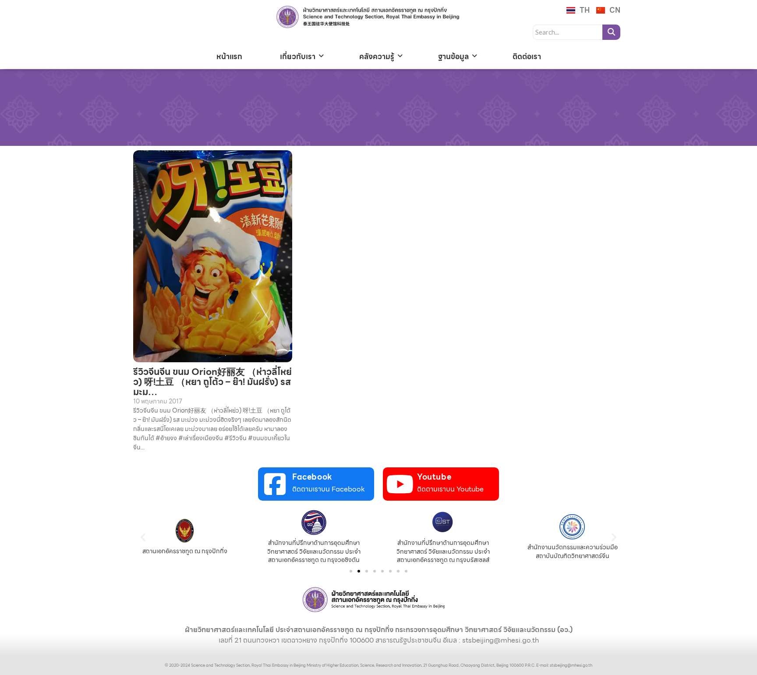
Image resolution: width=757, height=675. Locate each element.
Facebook (312, 476)
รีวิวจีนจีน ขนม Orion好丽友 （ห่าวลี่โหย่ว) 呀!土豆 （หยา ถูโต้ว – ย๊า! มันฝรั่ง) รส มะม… (212, 382)
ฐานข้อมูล (453, 56)
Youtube (434, 476)
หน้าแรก (229, 56)
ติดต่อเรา (527, 56)
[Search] (611, 32)
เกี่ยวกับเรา (297, 56)
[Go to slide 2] (358, 571)
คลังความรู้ (376, 56)
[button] (143, 536)
